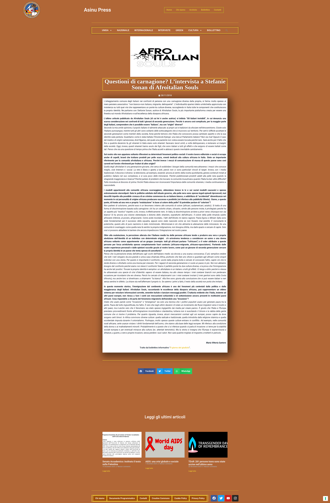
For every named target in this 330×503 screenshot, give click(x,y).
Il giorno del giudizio (179, 347)
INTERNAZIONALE (143, 30)
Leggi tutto (106, 471)
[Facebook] (214, 498)
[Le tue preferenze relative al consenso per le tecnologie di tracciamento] (325, 498)
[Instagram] (235, 498)
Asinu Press (97, 10)
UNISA (105, 30)
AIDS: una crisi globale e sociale (162, 461)
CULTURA (193, 30)
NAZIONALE (123, 30)
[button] (227, 30)
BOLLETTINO (213, 30)
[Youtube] (228, 498)
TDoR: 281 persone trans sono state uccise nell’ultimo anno (206, 463)
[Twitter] (221, 498)
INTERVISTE (164, 30)
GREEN (179, 30)
